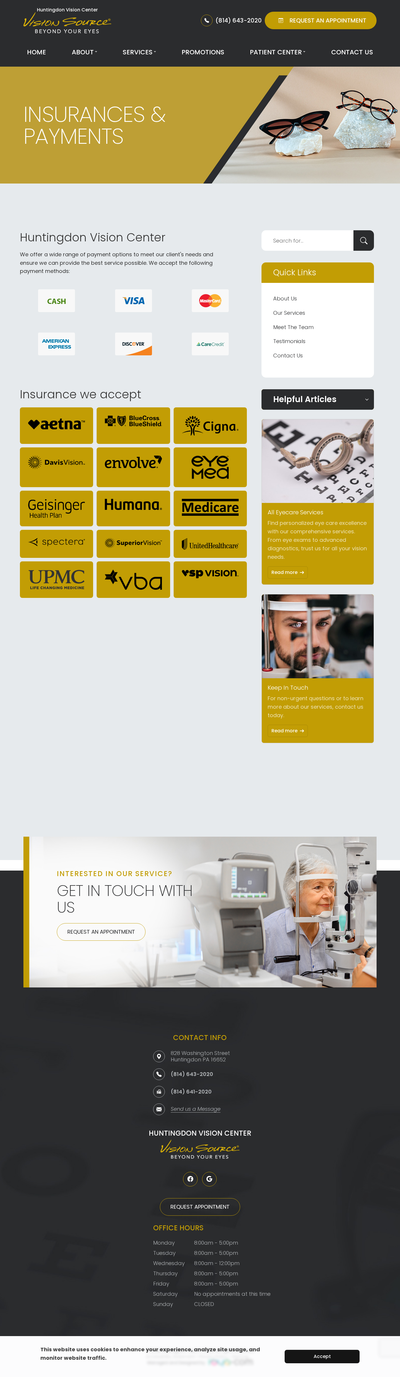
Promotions (203, 52)
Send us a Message (195, 1109)
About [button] (83, 52)
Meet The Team (293, 327)
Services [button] (138, 52)
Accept (322, 1356)
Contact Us (352, 52)
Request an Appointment (101, 931)
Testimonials (289, 341)
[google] (209, 1179)
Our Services (289, 312)
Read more (284, 572)
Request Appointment (200, 1206)
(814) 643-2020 (192, 1074)
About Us (285, 298)
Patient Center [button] (276, 52)
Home (36, 52)
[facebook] (190, 1179)
